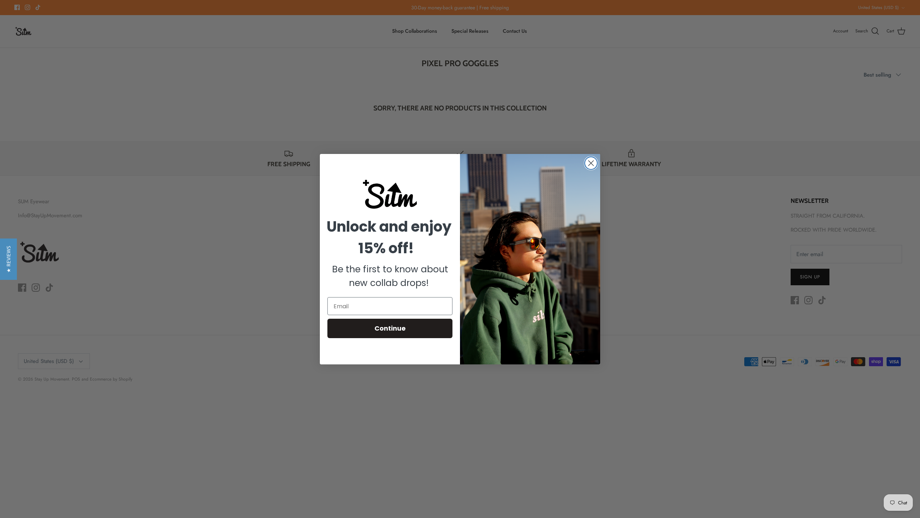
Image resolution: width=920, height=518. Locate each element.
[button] (8, 259)
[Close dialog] (591, 163)
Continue (390, 328)
